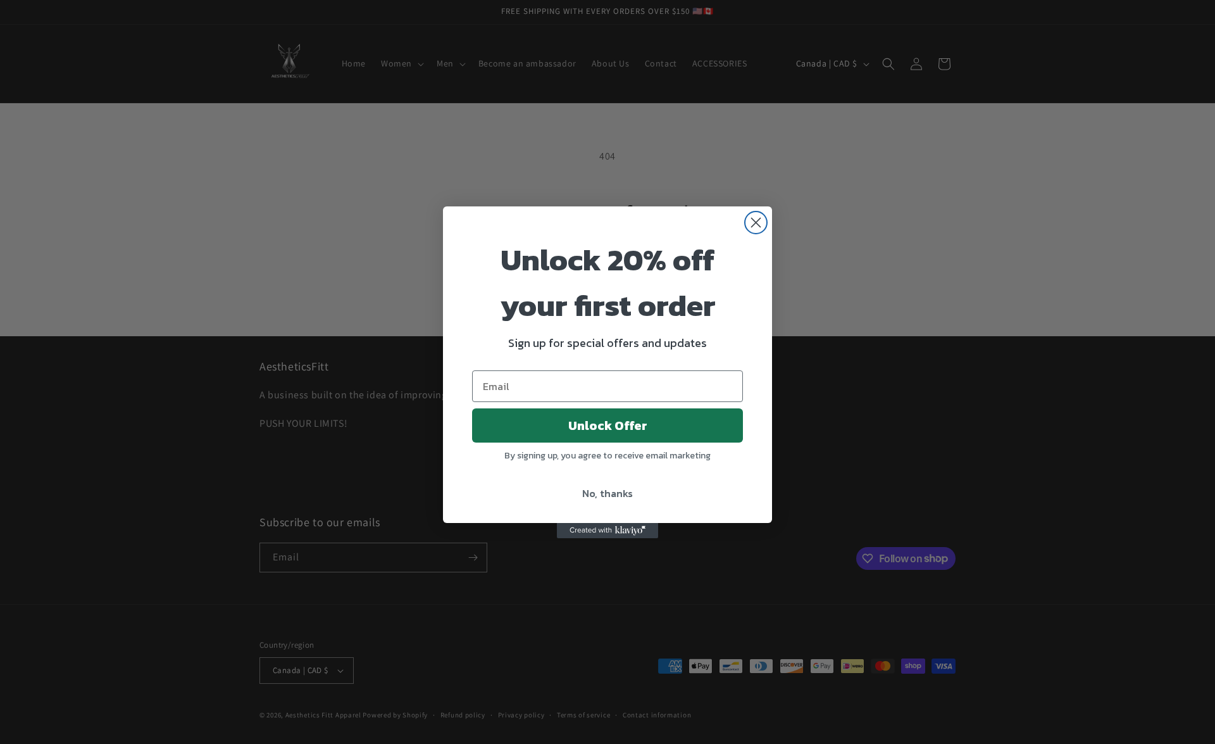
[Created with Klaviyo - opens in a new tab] (607, 530)
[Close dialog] (756, 222)
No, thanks (607, 493)
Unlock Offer (607, 425)
